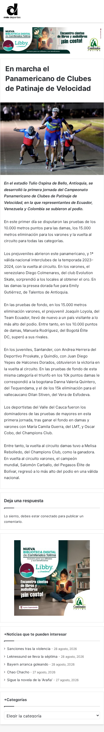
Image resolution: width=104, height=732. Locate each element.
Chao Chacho (18, 672)
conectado (49, 516)
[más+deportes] (12, 11)
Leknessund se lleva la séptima (32, 656)
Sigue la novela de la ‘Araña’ (30, 680)
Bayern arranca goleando (27, 664)
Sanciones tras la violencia (28, 649)
